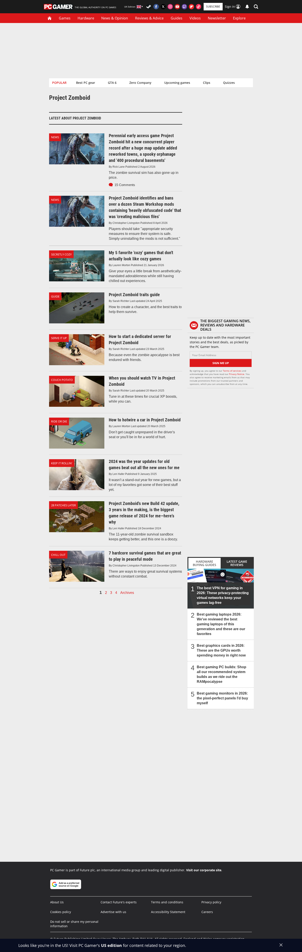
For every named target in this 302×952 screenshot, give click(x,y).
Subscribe (213, 6)
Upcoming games (177, 83)
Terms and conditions (167, 902)
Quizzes (229, 83)
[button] (256, 6)
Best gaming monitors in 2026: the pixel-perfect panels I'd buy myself (222, 698)
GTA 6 (112, 83)
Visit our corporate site (203, 870)
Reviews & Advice (149, 18)
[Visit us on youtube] (177, 6)
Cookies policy (60, 912)
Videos (195, 18)
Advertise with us (113, 912)
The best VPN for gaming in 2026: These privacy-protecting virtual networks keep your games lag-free (223, 595)
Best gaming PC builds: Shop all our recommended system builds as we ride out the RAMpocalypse (221, 674)
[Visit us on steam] (149, 6)
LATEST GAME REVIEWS (237, 563)
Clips (206, 83)
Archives (127, 593)
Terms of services (232, 370)
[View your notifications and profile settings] (247, 6)
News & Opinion (114, 18)
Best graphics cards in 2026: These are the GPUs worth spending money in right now (221, 650)
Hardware (86, 18)
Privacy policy (211, 902)
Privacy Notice (236, 374)
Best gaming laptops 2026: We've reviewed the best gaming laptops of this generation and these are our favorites (221, 624)
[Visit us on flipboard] (191, 6)
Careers (207, 912)
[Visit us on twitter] (163, 6)
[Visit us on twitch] (184, 6)
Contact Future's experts (119, 902)
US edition (111, 945)
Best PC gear (85, 83)
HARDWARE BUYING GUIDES (204, 563)
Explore (239, 18)
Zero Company (140, 83)
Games (65, 18)
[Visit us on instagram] (170, 6)
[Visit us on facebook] (156, 6)
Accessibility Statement (168, 912)
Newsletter (217, 18)
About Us (57, 902)
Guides (176, 18)
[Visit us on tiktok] (198, 6)
